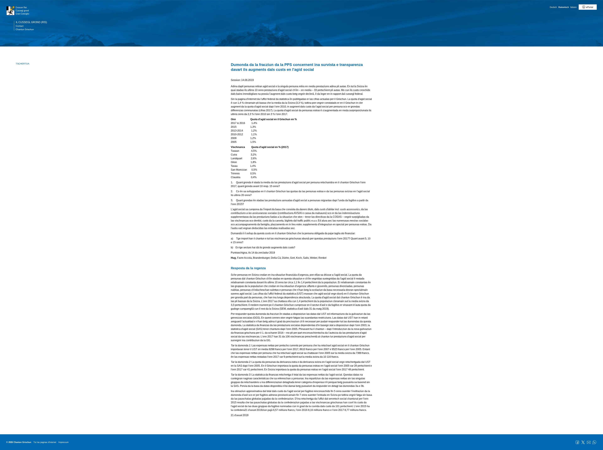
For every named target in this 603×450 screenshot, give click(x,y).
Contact (19, 26)
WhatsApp (594, 442)
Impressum (63, 442)
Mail (588, 442)
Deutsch (553, 7)
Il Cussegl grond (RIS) (31, 22)
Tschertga (22, 63)
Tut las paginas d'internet (44, 442)
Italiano (573, 7)
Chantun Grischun (25, 29)
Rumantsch (563, 7)
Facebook (577, 442)
